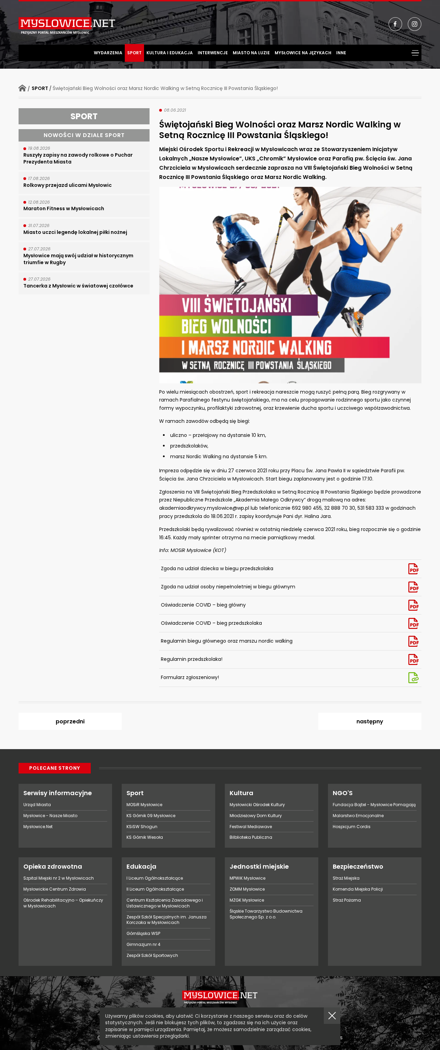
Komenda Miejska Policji (358, 889)
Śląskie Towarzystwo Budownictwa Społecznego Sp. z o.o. (266, 914)
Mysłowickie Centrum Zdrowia (54, 889)
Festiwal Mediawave (251, 826)
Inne (341, 53)
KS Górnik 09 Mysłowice (150, 815)
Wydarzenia (108, 53)
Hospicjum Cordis (352, 826)
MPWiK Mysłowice (247, 878)
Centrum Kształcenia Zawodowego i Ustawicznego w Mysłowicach (164, 903)
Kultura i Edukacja (169, 53)
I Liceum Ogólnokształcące (154, 878)
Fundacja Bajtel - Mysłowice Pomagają (374, 805)
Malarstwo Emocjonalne (358, 815)
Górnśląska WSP (143, 933)
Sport (134, 53)
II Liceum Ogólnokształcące (155, 889)
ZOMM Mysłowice (247, 889)
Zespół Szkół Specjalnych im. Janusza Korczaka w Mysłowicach (166, 920)
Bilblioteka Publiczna (251, 837)
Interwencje (213, 53)
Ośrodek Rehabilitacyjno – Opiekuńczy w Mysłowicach (63, 903)
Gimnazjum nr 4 (143, 944)
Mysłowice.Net (38, 826)
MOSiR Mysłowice (144, 805)
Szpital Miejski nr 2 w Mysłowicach (58, 878)
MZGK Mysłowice (247, 900)
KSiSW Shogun (141, 826)
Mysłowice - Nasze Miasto (50, 815)
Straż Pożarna (347, 900)
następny (369, 721)
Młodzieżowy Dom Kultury (256, 815)
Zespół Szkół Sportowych (152, 955)
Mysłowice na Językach (303, 53)
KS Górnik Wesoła (144, 837)
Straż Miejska (346, 878)
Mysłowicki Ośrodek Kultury (257, 805)
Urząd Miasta (37, 805)
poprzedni (70, 721)
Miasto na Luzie (251, 53)
